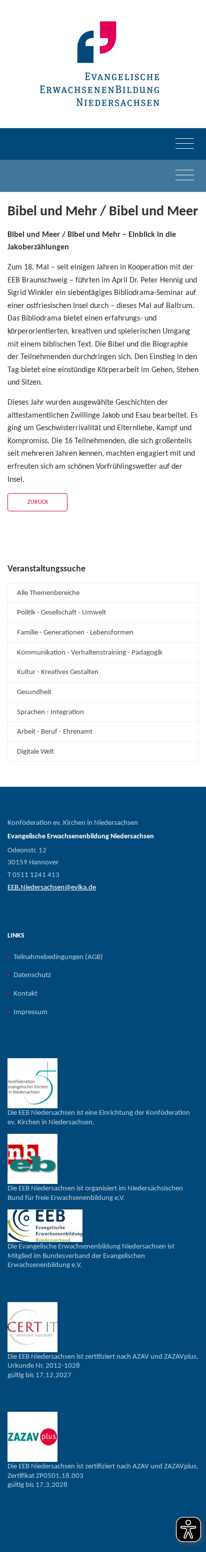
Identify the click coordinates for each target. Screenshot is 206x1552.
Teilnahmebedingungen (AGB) (58, 957)
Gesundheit (34, 692)
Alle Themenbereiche (48, 593)
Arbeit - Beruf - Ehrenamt (54, 732)
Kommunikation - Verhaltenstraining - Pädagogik (89, 653)
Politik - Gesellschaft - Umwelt (61, 612)
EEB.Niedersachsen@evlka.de (52, 887)
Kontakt (26, 994)
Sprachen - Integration (50, 712)
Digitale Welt (35, 752)
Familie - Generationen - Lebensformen (75, 633)
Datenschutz (32, 975)
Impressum (31, 1012)
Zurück (38, 502)
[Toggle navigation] (184, 144)
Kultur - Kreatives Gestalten (57, 672)
